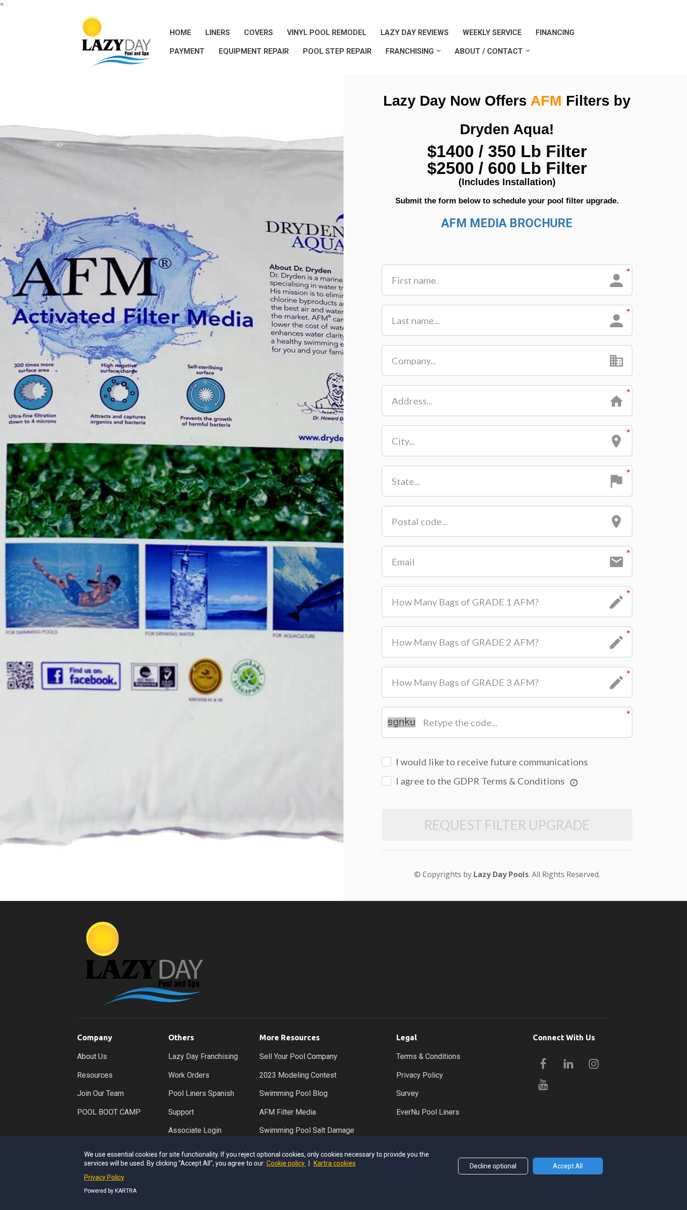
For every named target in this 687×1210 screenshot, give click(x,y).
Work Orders (188, 1075)
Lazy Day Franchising (203, 1056)
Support (181, 1112)
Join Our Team (100, 1093)
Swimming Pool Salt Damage (306, 1130)
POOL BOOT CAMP (109, 1112)
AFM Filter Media (287, 1112)
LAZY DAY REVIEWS (414, 32)
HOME (180, 32)
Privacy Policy (419, 1075)
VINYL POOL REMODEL (326, 32)
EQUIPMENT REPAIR (254, 51)
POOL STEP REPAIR (337, 51)
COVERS (258, 32)
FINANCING (555, 32)
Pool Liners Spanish (201, 1093)
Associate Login (195, 1130)
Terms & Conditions (428, 1056)
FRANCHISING (410, 51)
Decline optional (493, 1166)
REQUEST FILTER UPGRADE (507, 825)
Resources (95, 1075)
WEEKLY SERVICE (492, 32)
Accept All (568, 1166)
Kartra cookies (335, 1163)
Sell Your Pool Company (298, 1056)
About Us (92, 1056)
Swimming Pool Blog (293, 1093)
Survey (407, 1093)
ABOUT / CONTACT (489, 51)
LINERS (217, 32)
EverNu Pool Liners (427, 1112)
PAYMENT (187, 51)
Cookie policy (286, 1163)
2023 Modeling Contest (297, 1075)
